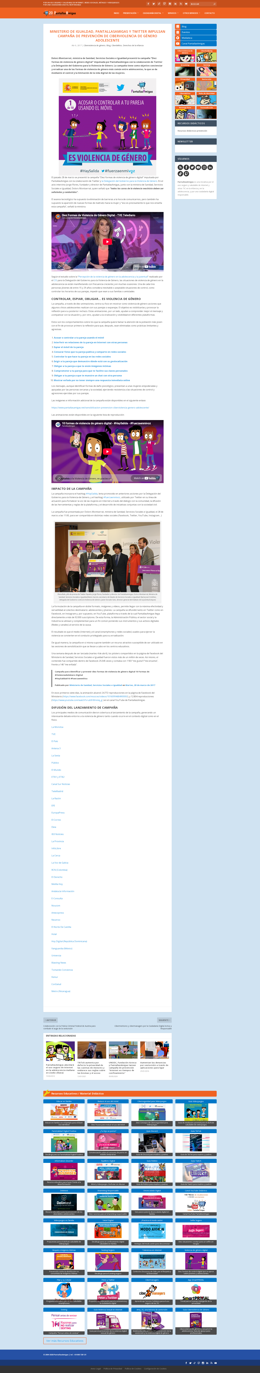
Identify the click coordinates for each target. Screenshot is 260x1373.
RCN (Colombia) (59, 869)
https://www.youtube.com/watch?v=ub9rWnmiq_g (77, 700)
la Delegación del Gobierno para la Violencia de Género (129, 181)
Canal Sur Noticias (60, 784)
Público (55, 762)
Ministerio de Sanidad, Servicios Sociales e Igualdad (95, 685)
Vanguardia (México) (61, 948)
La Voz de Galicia (59, 862)
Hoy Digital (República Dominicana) (69, 941)
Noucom (55, 905)
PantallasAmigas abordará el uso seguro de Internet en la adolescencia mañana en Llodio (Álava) (60, 1068)
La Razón (56, 798)
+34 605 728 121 (80, 1355)
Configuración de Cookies (155, 1368)
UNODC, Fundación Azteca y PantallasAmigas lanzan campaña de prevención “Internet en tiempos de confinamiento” (122, 1067)
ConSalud (56, 984)
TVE (53, 734)
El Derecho (56, 877)
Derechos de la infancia (133, 45)
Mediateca (187, 37)
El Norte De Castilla (61, 926)
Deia (53, 827)
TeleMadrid (57, 791)
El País (54, 741)
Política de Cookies (133, 1368)
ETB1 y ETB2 (57, 776)
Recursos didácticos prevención (192, 130)
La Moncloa (57, 727)
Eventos (186, 32)
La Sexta (55, 755)
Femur (54, 977)
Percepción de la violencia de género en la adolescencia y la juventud (113, 276)
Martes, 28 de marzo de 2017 (140, 685)
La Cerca (55, 855)
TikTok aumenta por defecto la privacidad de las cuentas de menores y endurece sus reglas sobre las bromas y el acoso (91, 1067)
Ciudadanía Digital (152, 13)
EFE (53, 805)
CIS (56, 280)
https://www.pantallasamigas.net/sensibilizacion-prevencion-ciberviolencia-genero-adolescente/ (100, 407)
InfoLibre (56, 848)
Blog (108, 45)
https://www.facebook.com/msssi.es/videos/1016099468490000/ (95, 696)
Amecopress (57, 912)
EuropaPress (58, 812)
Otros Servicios (190, 13)
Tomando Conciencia (62, 969)
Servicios (172, 13)
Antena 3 (56, 748)
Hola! (54, 934)
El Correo (56, 819)
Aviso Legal (96, 1368)
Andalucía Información (62, 891)
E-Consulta (57, 898)
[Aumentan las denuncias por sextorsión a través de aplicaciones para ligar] (154, 1050)
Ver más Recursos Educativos (64, 1341)
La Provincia (57, 841)
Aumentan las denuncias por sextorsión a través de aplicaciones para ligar (154, 1065)
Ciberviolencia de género (94, 45)
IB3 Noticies (57, 834)
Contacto (209, 13)
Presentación (129, 13)
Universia (56, 955)
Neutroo (55, 919)
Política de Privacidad (112, 1368)
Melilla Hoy (57, 884)
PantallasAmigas (186, 182)
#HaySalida (92, 493)
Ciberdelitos (117, 45)
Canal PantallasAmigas (193, 43)
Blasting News (58, 962)
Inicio (116, 13)
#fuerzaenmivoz (111, 497)
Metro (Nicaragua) (60, 991)
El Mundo (56, 769)
